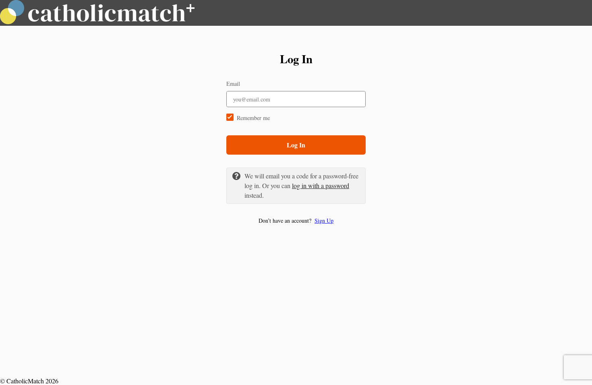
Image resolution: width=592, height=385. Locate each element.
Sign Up (324, 220)
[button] (296, 220)
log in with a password (320, 185)
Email (233, 83)
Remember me (253, 118)
